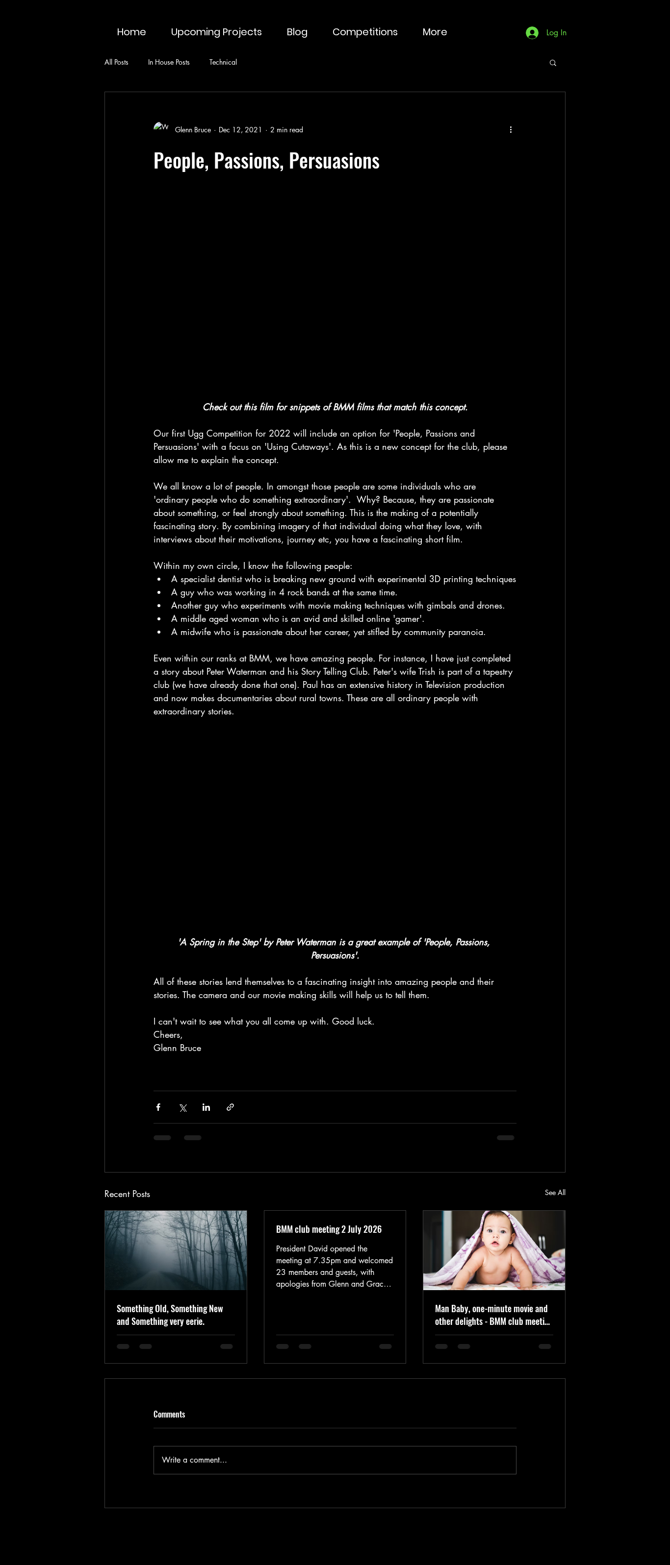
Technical (223, 62)
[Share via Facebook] (158, 1107)
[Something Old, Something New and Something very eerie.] (176, 1250)
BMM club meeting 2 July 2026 (329, 1229)
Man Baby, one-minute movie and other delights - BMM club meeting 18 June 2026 (494, 1314)
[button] (553, 62)
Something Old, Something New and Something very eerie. (170, 1314)
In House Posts (169, 62)
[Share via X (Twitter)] (182, 1107)
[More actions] (510, 129)
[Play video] (335, 298)
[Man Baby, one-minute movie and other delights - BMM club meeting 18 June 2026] (494, 1250)
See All (555, 1192)
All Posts (116, 62)
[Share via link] (230, 1107)
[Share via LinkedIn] (206, 1107)
